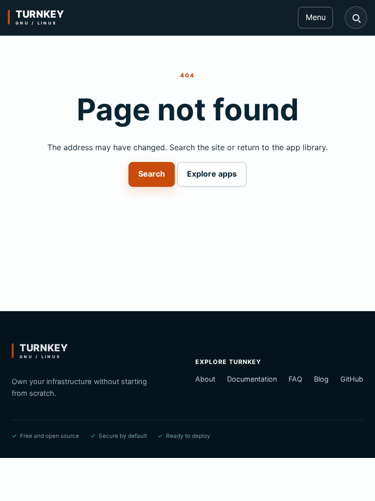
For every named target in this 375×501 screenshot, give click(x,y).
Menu (316, 17)
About (205, 379)
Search (151, 174)
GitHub (351, 379)
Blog (321, 379)
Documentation (252, 379)
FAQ (295, 379)
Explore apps (212, 174)
